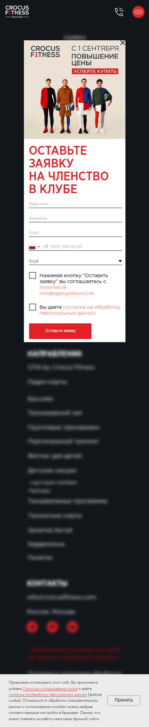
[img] (74, 89)
